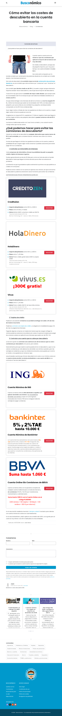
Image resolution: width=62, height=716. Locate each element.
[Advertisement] (33, 34)
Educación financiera (13, 655)
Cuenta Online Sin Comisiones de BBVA (28, 482)
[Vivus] (27, 281)
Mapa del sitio (9, 696)
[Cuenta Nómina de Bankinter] (27, 421)
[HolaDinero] (27, 233)
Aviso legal (22, 686)
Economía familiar (12, 658)
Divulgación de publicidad (26, 696)
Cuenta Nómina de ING (19, 387)
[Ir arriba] (58, 713)
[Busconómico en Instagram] (12, 704)
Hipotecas (10, 645)
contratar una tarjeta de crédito (21, 326)
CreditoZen (13, 201)
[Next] (53, 613)
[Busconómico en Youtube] (15, 704)
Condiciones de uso (24, 689)
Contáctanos (9, 689)
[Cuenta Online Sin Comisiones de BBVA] (27, 469)
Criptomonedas (11, 648)
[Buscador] (7, 3)
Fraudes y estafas (34, 655)
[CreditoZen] (27, 188)
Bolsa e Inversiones (24, 648)
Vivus (10, 294)
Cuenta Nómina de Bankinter (23, 434)
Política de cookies (24, 694)
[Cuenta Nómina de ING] (27, 374)
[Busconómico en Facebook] (7, 704)
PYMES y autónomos (26, 658)
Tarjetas (33, 645)
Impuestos (45, 655)
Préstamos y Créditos (22, 645)
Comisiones (39, 26)
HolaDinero (13, 246)
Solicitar (49, 208)
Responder (25, 585)
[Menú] (55, 3)
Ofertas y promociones (40, 658)
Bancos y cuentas (12, 652)
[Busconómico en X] (10, 704)
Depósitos (41, 645)
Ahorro (24, 655)
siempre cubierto (34, 511)
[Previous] (8, 613)
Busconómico (23, 26)
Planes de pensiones (39, 648)
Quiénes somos (10, 686)
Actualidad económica (36, 652)
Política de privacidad (24, 691)
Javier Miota (27, 522)
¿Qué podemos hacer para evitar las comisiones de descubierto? (25, 48)
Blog (31, 26)
